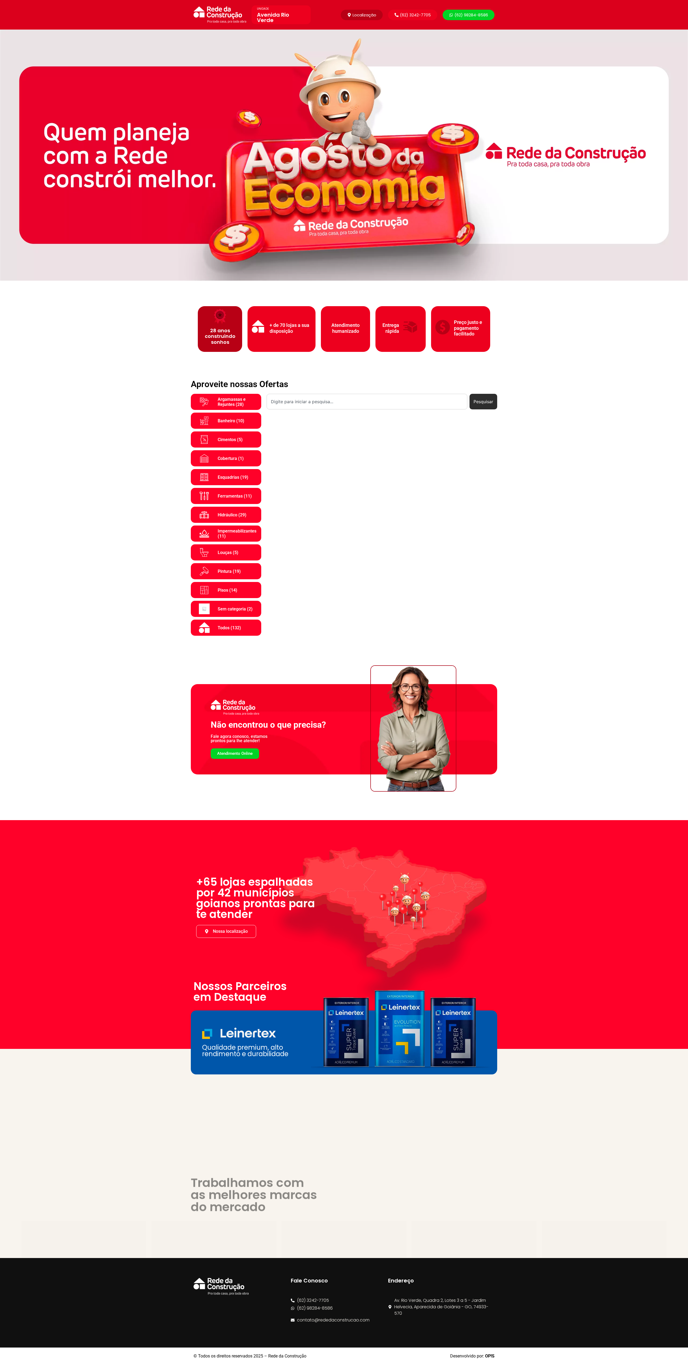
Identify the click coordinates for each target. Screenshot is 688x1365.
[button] (412, 15)
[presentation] (6, 155)
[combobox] (367, 401)
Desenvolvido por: (472, 1356)
